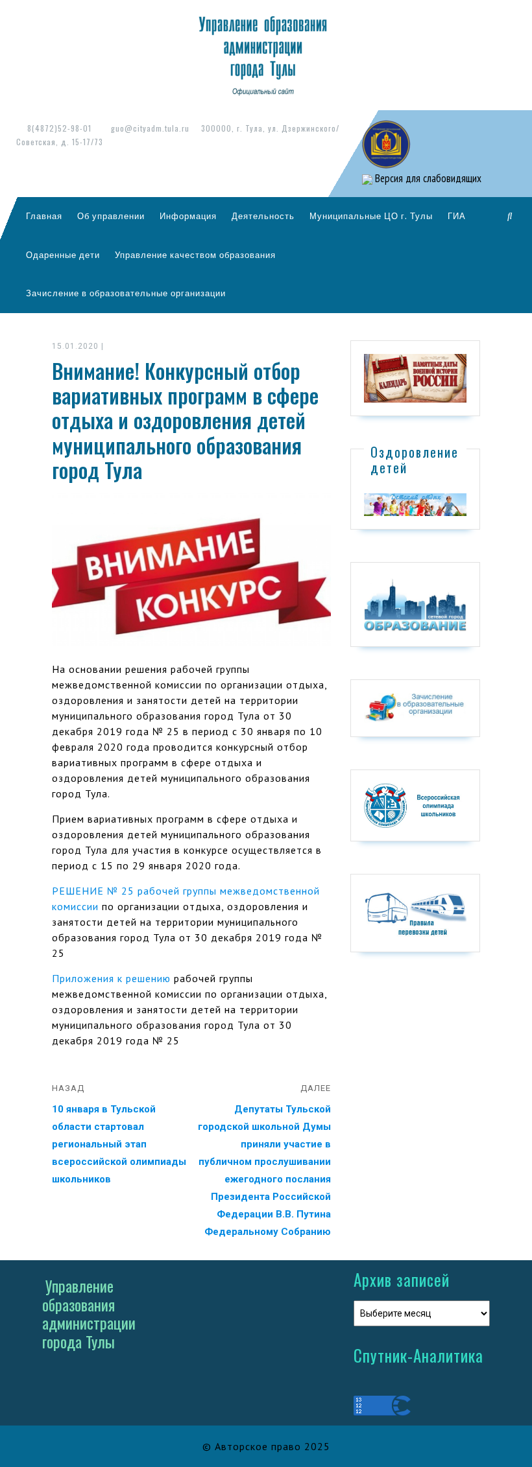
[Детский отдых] (415, 504)
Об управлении (111, 216)
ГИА (457, 216)
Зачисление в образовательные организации (126, 293)
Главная (44, 216)
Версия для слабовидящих (426, 178)
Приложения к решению (111, 978)
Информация (188, 216)
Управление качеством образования (195, 255)
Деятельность (263, 216)
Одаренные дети (63, 255)
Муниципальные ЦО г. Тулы (371, 216)
